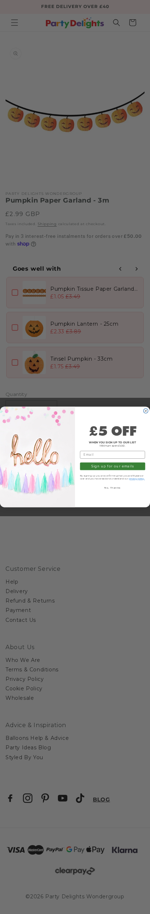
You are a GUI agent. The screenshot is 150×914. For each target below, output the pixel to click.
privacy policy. (137, 478)
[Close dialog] (145, 411)
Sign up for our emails (112, 466)
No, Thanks (112, 487)
